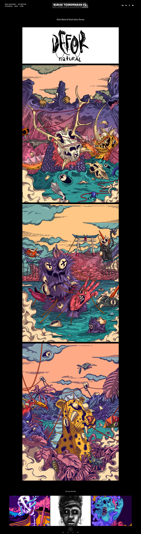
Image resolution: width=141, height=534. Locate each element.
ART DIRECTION (22, 4)
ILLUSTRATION (8, 6)
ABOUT (16, 6)
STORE (22, 6)
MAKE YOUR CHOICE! (10, 4)
